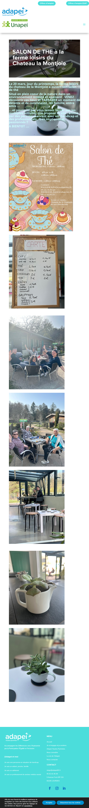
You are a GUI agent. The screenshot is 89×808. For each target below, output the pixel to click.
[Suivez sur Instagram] (57, 788)
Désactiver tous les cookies (70, 803)
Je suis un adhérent (11, 770)
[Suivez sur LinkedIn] (64, 788)
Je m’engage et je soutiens (56, 745)
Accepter (49, 803)
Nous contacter (52, 759)
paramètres (28, 806)
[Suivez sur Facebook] (50, 788)
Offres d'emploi (47, 3)
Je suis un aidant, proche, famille (16, 766)
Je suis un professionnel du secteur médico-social (22, 774)
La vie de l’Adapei (53, 756)
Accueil (49, 742)
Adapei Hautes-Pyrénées (56, 749)
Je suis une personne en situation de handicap (21, 762)
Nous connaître (52, 752)
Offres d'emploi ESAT (77, 3)
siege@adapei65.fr (54, 770)
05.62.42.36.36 (52, 774)
